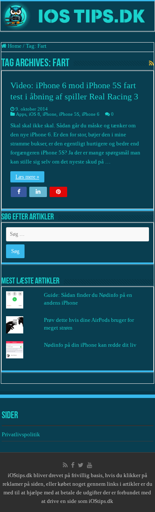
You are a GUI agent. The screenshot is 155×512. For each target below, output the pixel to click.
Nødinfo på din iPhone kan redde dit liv (90, 345)
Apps (21, 114)
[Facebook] (72, 465)
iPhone (49, 114)
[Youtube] (89, 465)
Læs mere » (27, 177)
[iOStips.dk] (77, 16)
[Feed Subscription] (151, 63)
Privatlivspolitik (21, 434)
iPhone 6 (90, 114)
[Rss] (65, 465)
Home (14, 46)
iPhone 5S (69, 114)
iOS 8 (34, 114)
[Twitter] (80, 465)
